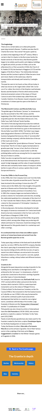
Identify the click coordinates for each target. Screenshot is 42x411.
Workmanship (18, 363)
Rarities (6, 363)
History (3, 38)
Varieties (15, 374)
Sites (5, 374)
